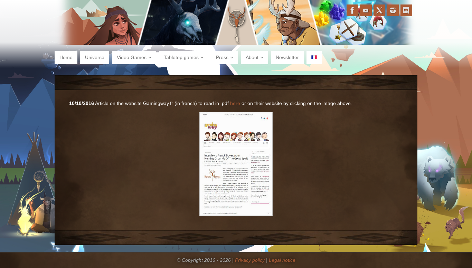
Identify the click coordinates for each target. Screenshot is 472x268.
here (235, 103)
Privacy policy (250, 260)
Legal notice (282, 260)
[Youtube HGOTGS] (366, 10)
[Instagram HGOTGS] (393, 10)
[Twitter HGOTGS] (379, 10)
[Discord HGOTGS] (406, 10)
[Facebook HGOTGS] (352, 10)
